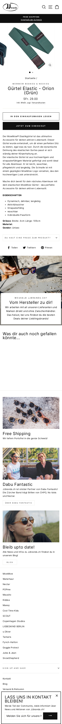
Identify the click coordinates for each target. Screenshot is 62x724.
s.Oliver (7, 631)
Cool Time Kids (11, 610)
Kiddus (6, 600)
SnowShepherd (11, 658)
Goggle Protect (11, 647)
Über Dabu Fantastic (18, 503)
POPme (7, 589)
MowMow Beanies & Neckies (31, 84)
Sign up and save (14, 668)
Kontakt (7, 678)
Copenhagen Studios (14, 621)
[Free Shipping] (31, 413)
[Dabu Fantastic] (31, 464)
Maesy (6, 605)
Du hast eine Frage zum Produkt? (28, 238)
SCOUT (7, 616)
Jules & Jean (9, 653)
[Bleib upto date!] (31, 526)
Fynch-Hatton (10, 642)
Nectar (6, 584)
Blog (10, 562)
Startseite (30, 78)
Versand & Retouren (13, 689)
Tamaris (7, 637)
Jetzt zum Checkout (31, 126)
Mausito (7, 594)
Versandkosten (38, 103)
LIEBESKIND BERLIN (13, 626)
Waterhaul (8, 579)
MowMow (8, 573)
